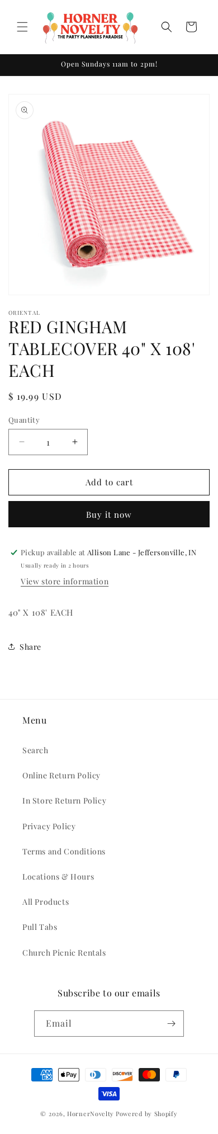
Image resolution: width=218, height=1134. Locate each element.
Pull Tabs (39, 927)
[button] (22, 27)
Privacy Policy (48, 826)
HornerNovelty (90, 1113)
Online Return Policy (61, 775)
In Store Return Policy (64, 800)
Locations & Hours (58, 876)
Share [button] (30, 646)
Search (35, 750)
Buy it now (109, 514)
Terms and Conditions (64, 851)
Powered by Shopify (147, 1113)
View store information (64, 581)
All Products (45, 901)
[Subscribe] (171, 1023)
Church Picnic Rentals (64, 952)
